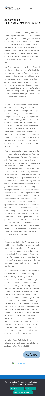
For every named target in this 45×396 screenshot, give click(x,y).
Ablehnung (30, 388)
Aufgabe (32, 354)
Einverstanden (17, 388)
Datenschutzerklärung (23, 392)
